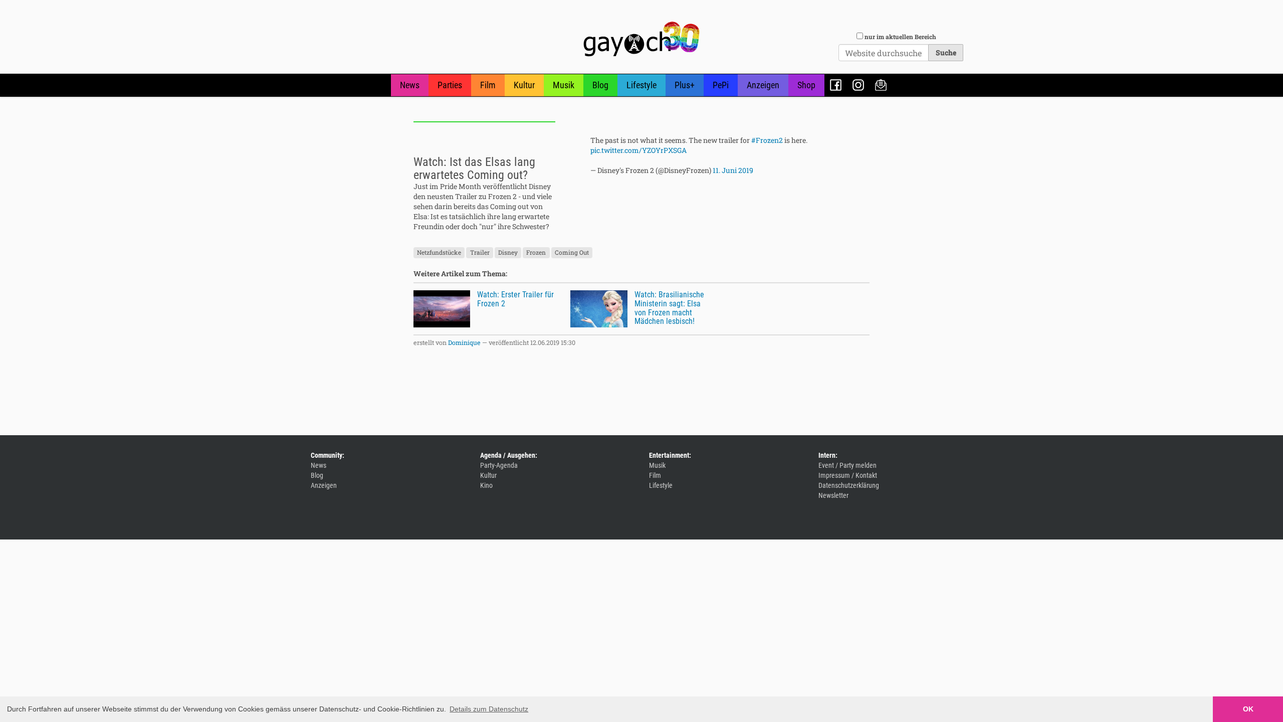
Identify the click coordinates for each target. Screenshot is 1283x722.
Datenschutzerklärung (848, 485)
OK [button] (1248, 709)
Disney (508, 252)
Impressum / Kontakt (847, 475)
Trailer (480, 252)
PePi (721, 85)
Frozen (536, 252)
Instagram (858, 85)
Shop (806, 85)
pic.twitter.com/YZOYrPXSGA (638, 150)
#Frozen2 (767, 140)
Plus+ (685, 85)
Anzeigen (763, 85)
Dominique (464, 342)
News (409, 85)
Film (488, 85)
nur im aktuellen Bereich (900, 37)
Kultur (524, 85)
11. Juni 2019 (733, 170)
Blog (600, 85)
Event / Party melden (847, 465)
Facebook (835, 85)
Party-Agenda (499, 465)
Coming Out (572, 252)
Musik (563, 85)
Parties (450, 85)
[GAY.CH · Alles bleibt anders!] (641, 39)
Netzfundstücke (439, 252)
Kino (486, 485)
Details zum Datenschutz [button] (489, 709)
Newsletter (881, 85)
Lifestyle (641, 85)
